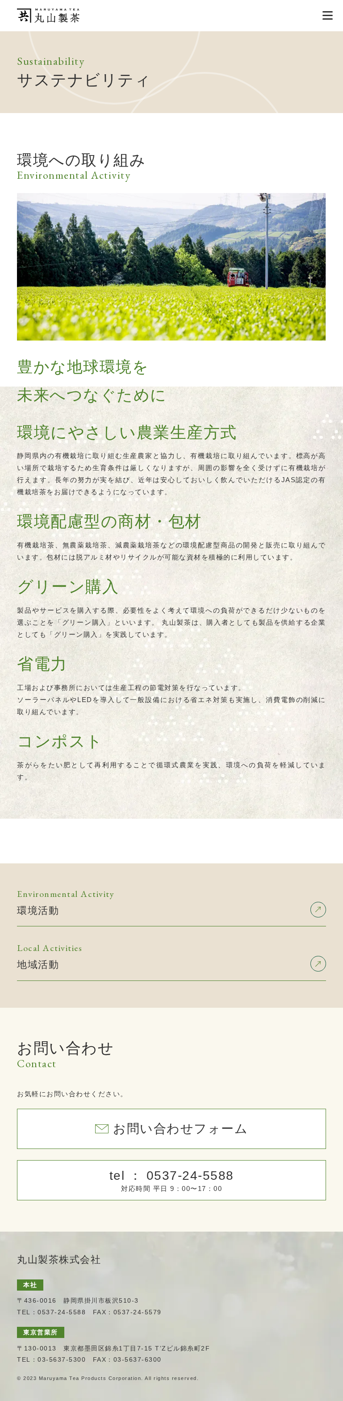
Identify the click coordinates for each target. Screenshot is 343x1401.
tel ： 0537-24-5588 (171, 1180)
